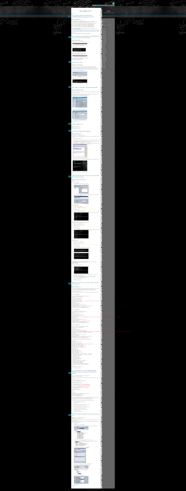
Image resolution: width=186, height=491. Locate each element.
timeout (81, 89)
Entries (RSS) (93, 489)
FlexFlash (79, 89)
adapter (74, 417)
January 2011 (104, 49)
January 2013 (104, 35)
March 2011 (104, 47)
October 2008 (104, 59)
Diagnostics (77, 133)
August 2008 (104, 61)
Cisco (73, 19)
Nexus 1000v (76, 19)
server (80, 133)
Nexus (76, 40)
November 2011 (105, 41)
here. (80, 128)
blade (73, 133)
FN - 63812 (78, 64)
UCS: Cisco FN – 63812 (77, 62)
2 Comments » (81, 376)
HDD (81, 64)
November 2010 (105, 51)
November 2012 (105, 37)
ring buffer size (80, 417)
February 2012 (105, 39)
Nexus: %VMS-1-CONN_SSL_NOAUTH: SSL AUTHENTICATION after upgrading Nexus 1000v (83, 16)
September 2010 (105, 53)
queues (77, 417)
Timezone (83, 179)
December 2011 (105, 40)
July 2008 (104, 62)
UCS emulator (76, 126)
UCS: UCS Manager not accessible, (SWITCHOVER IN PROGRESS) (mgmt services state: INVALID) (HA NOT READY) (84, 372)
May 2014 (104, 30)
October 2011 (104, 42)
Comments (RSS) (97, 489)
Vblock (78, 40)
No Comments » (81, 65)
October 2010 (104, 52)
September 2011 (105, 43)
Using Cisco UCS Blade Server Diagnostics (81, 131)
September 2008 (105, 60)
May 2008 (104, 64)
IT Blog (108, 11)
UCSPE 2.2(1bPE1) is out (77, 124)
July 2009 (104, 54)
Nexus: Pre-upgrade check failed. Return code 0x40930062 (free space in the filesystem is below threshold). (85, 36)
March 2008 (104, 66)
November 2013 (105, 32)
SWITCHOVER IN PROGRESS (78, 375)
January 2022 (104, 28)
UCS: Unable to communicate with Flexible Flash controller (85, 87)
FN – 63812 (80, 66)
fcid (75, 286)
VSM (78, 19)
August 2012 (104, 38)
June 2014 (104, 29)
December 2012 (105, 36)
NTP (80, 179)
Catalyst (74, 179)
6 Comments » (81, 40)
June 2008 (104, 63)
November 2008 (105, 58)
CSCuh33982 (76, 89)
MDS (77, 179)
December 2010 (105, 50)
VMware (79, 90)
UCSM (89, 375)
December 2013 (105, 31)
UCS (82, 64)
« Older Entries (73, 13)
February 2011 (105, 48)
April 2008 (104, 65)
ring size (83, 417)
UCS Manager (86, 375)
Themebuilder (90, 489)
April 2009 (104, 55)
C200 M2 (74, 64)
